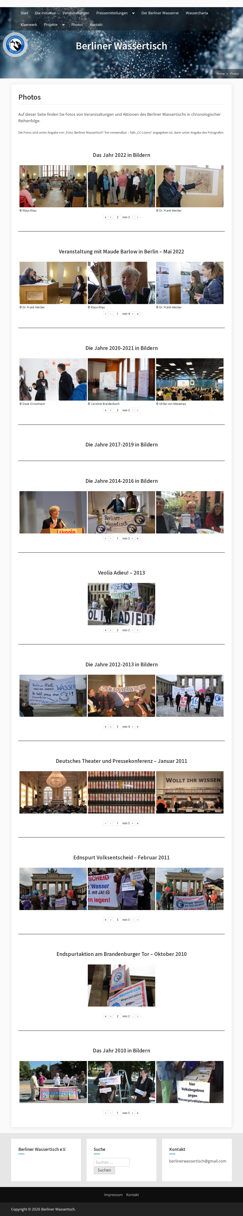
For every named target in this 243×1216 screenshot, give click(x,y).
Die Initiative (45, 12)
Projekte (50, 24)
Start (24, 12)
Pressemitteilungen (112, 12)
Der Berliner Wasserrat (160, 12)
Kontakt (96, 24)
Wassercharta (197, 12)
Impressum (113, 1194)
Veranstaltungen (76, 12)
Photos (77, 24)
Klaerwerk (29, 24)
